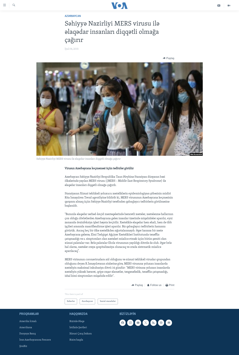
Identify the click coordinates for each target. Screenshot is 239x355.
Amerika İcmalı (28, 321)
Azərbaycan (73, 16)
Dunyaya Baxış (27, 333)
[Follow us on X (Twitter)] (146, 323)
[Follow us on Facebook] (123, 323)
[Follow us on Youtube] (138, 323)
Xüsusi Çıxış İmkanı (80, 333)
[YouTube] (219, 5)
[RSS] (153, 323)
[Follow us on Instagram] (130, 323)
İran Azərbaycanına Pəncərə (35, 340)
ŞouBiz (23, 346)
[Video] (229, 5)
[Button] (168, 58)
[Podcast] (161, 323)
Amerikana (25, 327)
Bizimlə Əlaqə (76, 321)
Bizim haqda (76, 340)
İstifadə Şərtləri (78, 327)
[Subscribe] (169, 323)
